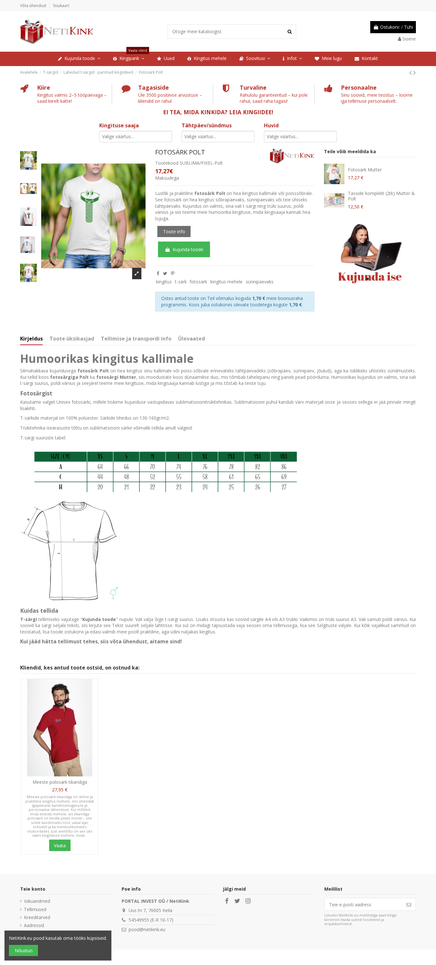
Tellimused (35, 909)
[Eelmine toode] (411, 72)
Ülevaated (191, 339)
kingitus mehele (226, 282)
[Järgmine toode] (414, 72)
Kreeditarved (37, 917)
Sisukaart (61, 5)
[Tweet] (165, 273)
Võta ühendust (33, 5)
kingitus (164, 282)
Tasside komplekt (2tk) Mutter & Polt (381, 196)
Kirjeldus (31, 339)
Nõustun (24, 950)
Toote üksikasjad (71, 339)
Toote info (174, 231)
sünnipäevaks (260, 282)
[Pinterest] (172, 273)
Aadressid (34, 925)
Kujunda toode (188, 249)
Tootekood (166, 163)
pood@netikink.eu (147, 929)
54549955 (139, 920)
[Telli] (409, 904)
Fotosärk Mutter (365, 170)
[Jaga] (158, 273)
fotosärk (198, 282)
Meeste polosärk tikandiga (60, 782)
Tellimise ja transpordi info (136, 339)
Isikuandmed (37, 901)
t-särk (181, 282)
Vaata (60, 845)
